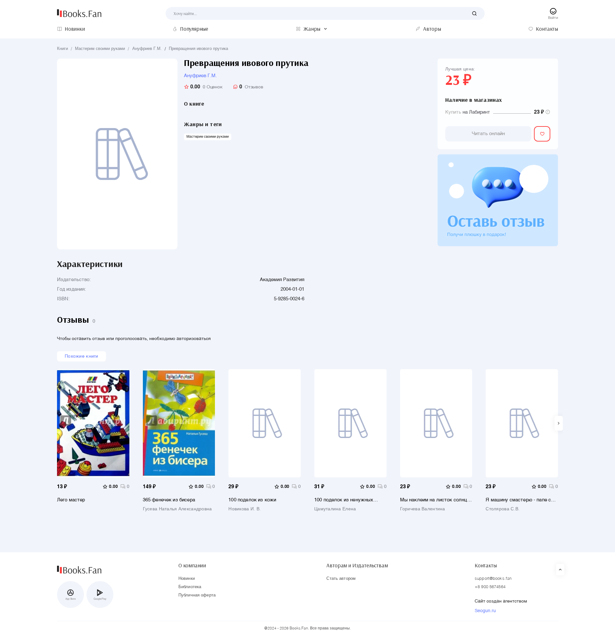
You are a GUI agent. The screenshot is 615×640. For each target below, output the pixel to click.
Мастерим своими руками (100, 49)
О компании (192, 565)
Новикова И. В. (244, 509)
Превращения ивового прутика (198, 49)
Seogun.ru (485, 611)
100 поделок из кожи (252, 500)
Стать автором (341, 579)
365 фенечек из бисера (169, 500)
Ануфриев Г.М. (147, 49)
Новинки (186, 579)
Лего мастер (71, 500)
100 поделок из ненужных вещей (343, 500)
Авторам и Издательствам (357, 565)
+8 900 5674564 (490, 587)
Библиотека (189, 587)
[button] (558, 423)
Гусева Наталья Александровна (177, 509)
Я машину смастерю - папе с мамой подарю (518, 500)
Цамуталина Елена (335, 509)
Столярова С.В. (503, 509)
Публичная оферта (197, 595)
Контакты (486, 565)
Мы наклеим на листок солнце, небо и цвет (435, 500)
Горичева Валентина (422, 509)
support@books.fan (493, 579)
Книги (62, 49)
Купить (453, 112)
